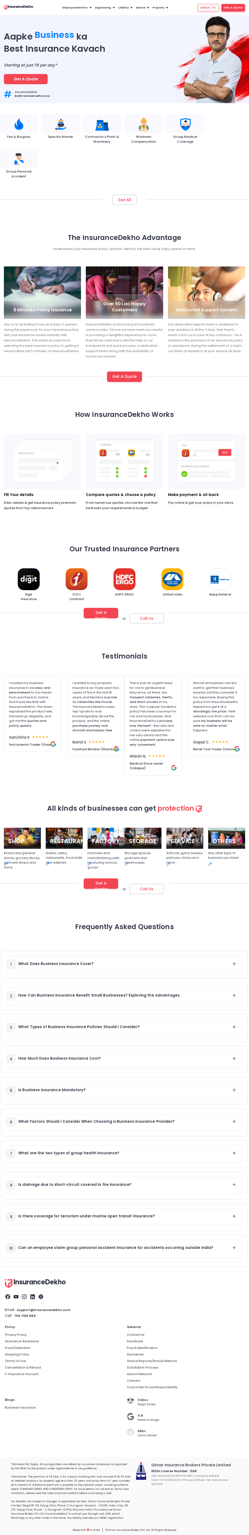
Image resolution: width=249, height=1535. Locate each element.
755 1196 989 (25, 1315)
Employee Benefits (75, 7)
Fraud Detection (17, 1347)
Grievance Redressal (22, 1341)
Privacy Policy (16, 1334)
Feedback (135, 1341)
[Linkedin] (33, 1298)
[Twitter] (41, 1298)
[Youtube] (16, 1298)
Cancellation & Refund (23, 1367)
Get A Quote (233, 7)
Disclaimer (135, 1354)
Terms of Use (15, 1361)
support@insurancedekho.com (43, 1310)
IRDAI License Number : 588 (174, 1471)
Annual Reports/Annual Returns (152, 1361)
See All (124, 200)
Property (158, 7)
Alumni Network (139, 1374)
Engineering (103, 7)
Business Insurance (20, 1407)
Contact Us (135, 1334)
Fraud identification (142, 1347)
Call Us (205, 7)
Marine (140, 7)
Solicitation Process (143, 1367)
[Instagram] (24, 1298)
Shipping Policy (17, 1354)
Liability (123, 7)
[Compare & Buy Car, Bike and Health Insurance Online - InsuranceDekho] (35, 1284)
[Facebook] (8, 1298)
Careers (133, 1380)
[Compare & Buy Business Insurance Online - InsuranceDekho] (18, 7)
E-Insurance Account (22, 1374)
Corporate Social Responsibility (152, 1387)
